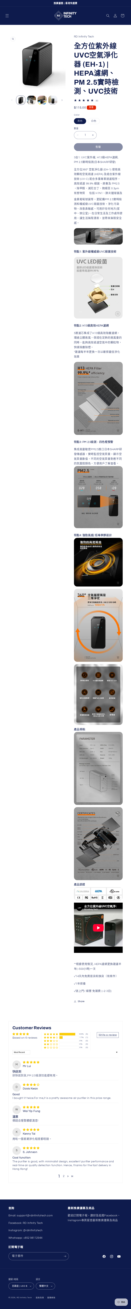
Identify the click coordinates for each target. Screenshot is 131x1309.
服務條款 (51, 1298)
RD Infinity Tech (24, 1297)
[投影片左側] (11, 100)
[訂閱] (65, 1256)
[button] (7, 15)
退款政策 (40, 1298)
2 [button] (64, 1176)
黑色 (81, 122)
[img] (31, 1062)
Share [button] (81, 1001)
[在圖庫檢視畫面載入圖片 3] (42, 100)
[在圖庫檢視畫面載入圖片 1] (20, 100)
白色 (95, 122)
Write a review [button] (108, 1035)
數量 (76, 128)
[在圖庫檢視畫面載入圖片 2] (31, 100)
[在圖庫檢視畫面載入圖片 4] (52, 100)
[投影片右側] (62, 100)
